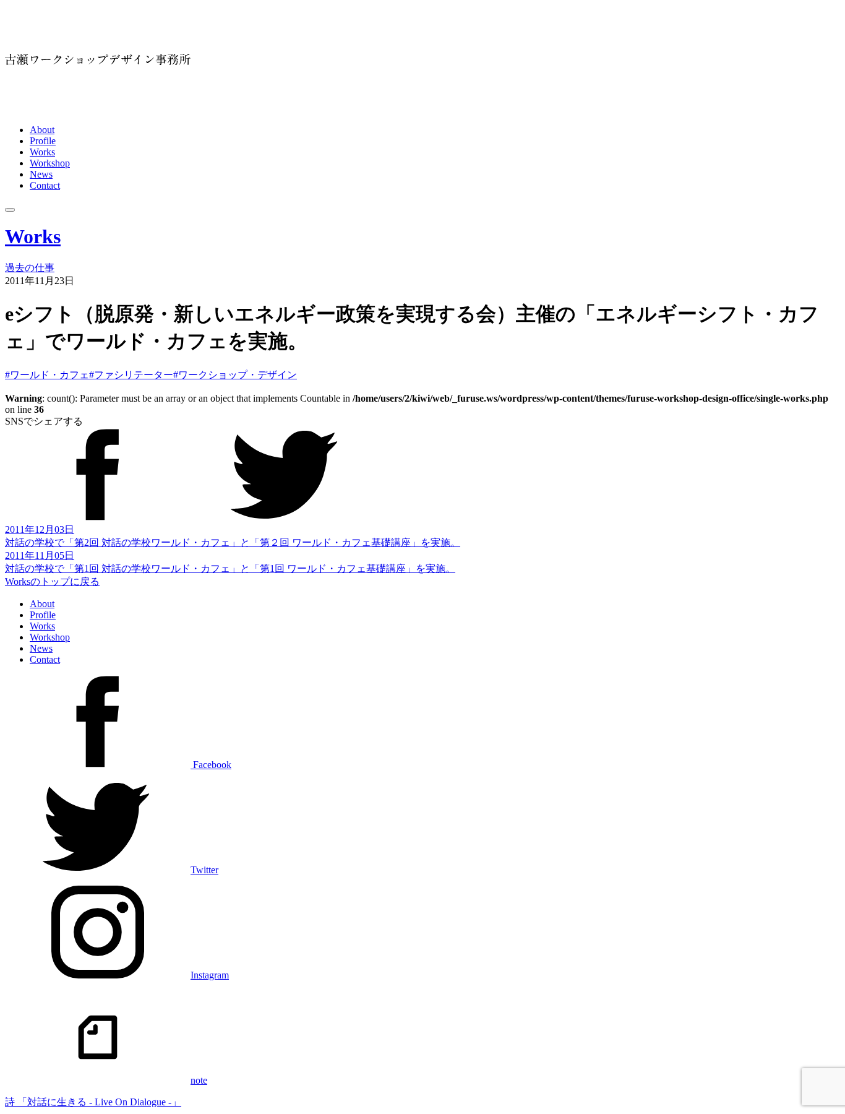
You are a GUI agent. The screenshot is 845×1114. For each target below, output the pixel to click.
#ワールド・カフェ (47, 374)
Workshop (50, 163)
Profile (43, 141)
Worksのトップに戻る (52, 581)
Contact (45, 185)
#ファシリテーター (131, 374)
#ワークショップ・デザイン (235, 374)
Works (42, 152)
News (41, 174)
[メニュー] (10, 210)
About (42, 129)
